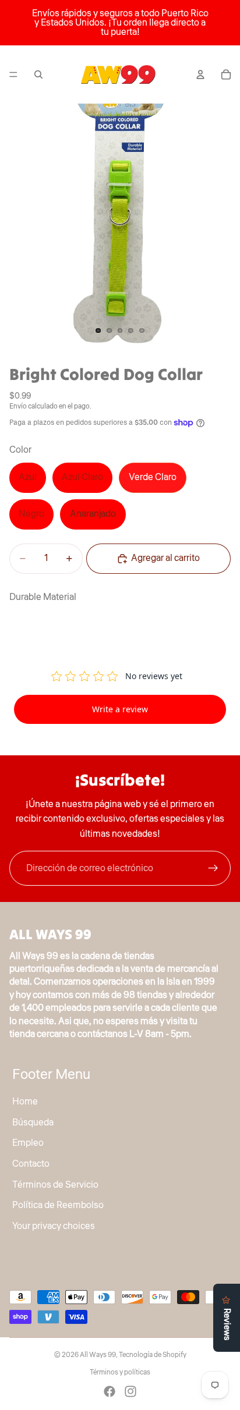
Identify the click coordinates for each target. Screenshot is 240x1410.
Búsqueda (33, 1122)
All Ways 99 (98, 1355)
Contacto (31, 1163)
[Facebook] (110, 1391)
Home (25, 1102)
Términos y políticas (120, 1372)
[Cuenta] (200, 74)
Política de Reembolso (58, 1205)
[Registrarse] (213, 868)
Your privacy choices (53, 1226)
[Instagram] (130, 1391)
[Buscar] (38, 74)
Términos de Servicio (55, 1184)
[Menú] (13, 74)
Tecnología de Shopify (152, 1355)
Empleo (28, 1143)
